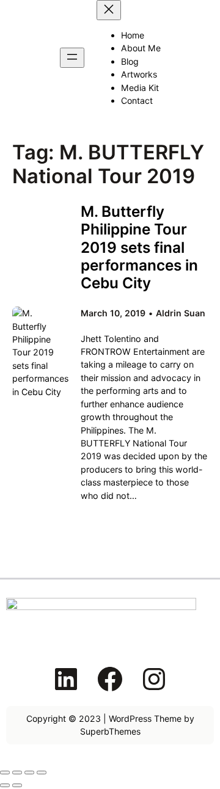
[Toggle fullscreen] (17, 772)
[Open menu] (72, 58)
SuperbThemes (110, 731)
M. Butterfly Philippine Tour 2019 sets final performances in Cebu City (139, 247)
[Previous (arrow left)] (5, 785)
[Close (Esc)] (41, 772)
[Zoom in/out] (5, 772)
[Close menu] (109, 10)
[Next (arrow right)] (17, 785)
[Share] (29, 772)
